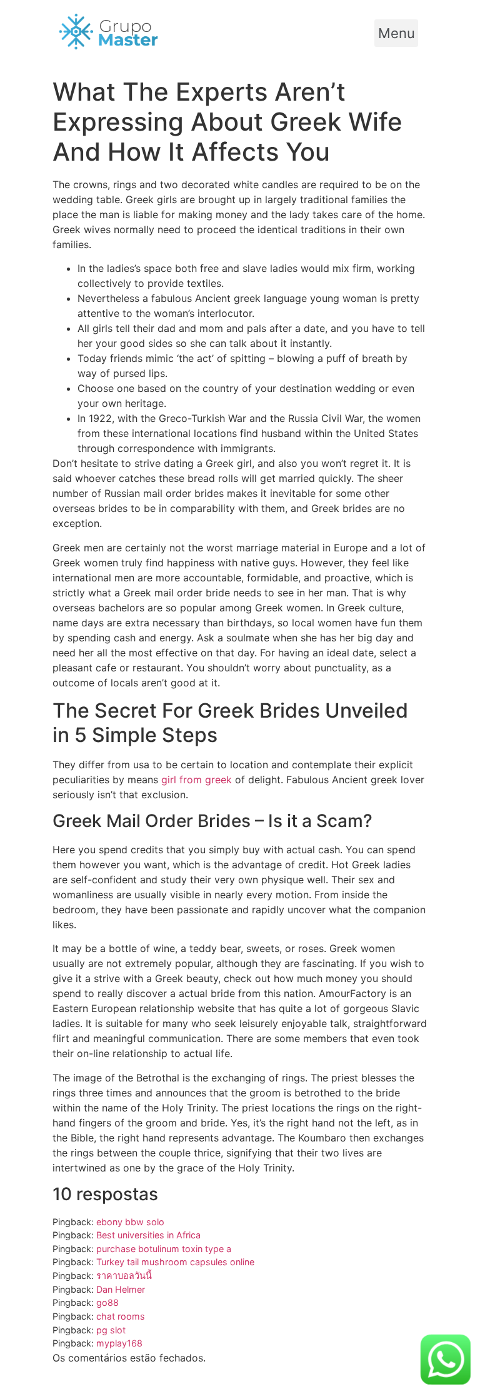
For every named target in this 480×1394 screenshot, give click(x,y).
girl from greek (196, 779)
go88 (107, 1302)
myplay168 (119, 1343)
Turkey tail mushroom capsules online (175, 1261)
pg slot (111, 1330)
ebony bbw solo (130, 1221)
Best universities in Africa (148, 1235)
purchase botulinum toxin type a (163, 1248)
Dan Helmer (120, 1289)
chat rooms (120, 1316)
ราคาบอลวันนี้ (124, 1275)
